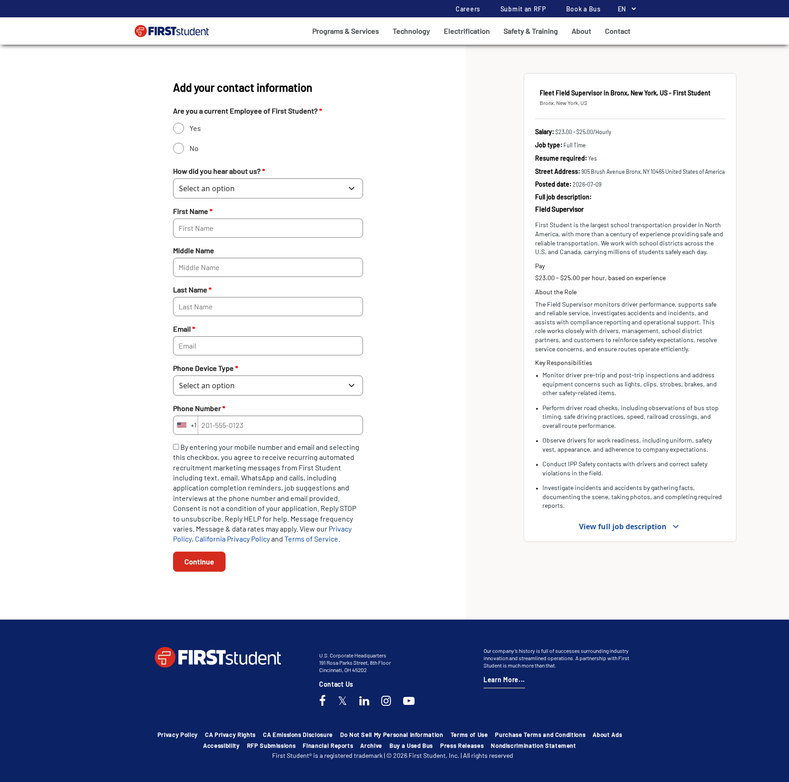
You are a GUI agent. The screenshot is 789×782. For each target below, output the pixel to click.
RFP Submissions (271, 745)
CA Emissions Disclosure (298, 734)
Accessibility (221, 745)
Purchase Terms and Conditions (540, 734)
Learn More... (504, 679)
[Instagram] (386, 701)
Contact (618, 30)
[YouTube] (409, 701)
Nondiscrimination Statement (533, 745)
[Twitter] (342, 701)
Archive (371, 745)
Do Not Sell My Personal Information (391, 734)
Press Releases (462, 745)
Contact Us (336, 684)
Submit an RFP (523, 9)
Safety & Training (531, 30)
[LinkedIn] (364, 701)
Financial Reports (328, 745)
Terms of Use (469, 734)
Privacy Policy (178, 734)
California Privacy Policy (233, 538)
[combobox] (186, 425)
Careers (468, 9)
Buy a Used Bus (411, 745)
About (581, 30)
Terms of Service (311, 538)
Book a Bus (583, 9)
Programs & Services (345, 30)
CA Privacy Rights (230, 734)
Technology (411, 30)
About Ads (607, 734)
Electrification (467, 30)
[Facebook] (322, 701)
